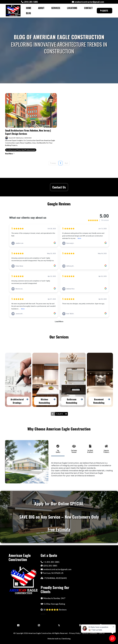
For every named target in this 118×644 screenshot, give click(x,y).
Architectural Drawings (17, 401)
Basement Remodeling (99, 401)
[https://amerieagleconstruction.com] (13, 10)
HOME (28, 8)
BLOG (28, 13)
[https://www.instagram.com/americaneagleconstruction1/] (38, 625)
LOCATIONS (72, 8)
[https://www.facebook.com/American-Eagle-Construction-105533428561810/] (18, 625)
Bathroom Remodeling (71, 401)
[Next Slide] (66, 414)
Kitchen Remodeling (44, 401)
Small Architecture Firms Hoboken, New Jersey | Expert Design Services (28, 132)
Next (66, 163)
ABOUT (41, 8)
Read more (9, 153)
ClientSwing (66, 638)
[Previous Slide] (53, 414)
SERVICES (55, 8)
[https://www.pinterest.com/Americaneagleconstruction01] (79, 625)
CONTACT (88, 8)
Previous (53, 163)
